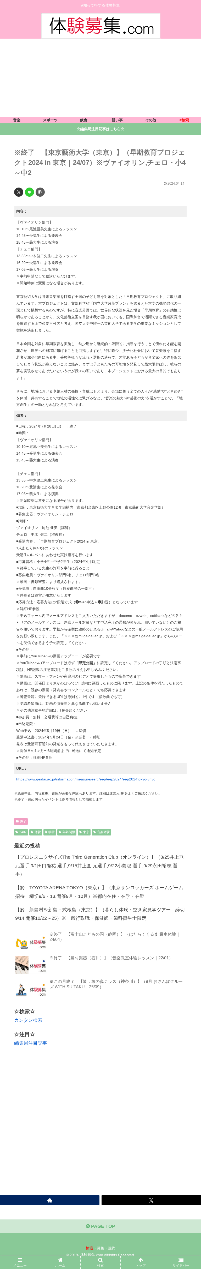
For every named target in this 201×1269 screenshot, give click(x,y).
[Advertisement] (100, 77)
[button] (40, 192)
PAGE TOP (102, 1226)
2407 (23, 832)
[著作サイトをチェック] (49, 1200)
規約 (111, 1248)
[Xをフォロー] (151, 1200)
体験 (38, 832)
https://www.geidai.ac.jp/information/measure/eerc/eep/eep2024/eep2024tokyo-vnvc (85, 779)
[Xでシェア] (18, 192)
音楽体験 (103, 832)
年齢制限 (69, 832)
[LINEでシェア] (29, 192)
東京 (86, 832)
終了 (23, 821)
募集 (100, 1248)
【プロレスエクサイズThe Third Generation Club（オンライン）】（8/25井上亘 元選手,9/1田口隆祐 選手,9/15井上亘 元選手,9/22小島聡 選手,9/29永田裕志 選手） (99, 866)
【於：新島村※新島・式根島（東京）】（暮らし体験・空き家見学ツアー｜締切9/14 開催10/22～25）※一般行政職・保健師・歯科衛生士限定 (100, 914)
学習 (51, 832)
